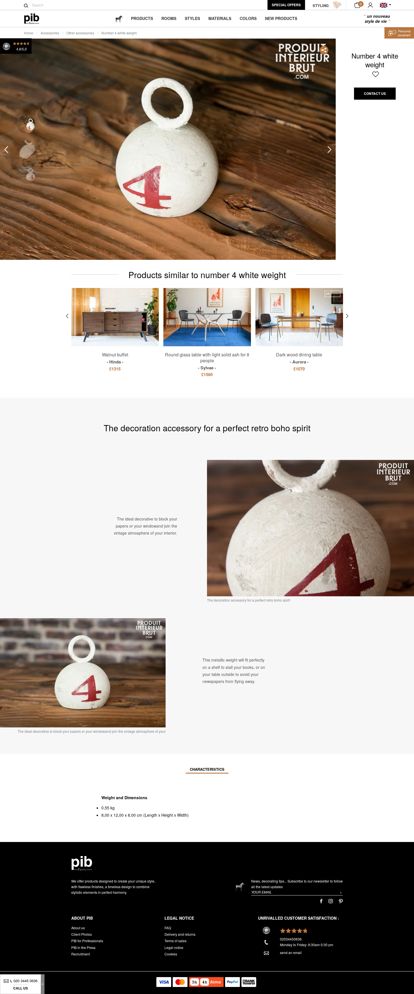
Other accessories (80, 32)
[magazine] (119, 18)
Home (28, 32)
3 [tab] (26, 175)
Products (142, 18)
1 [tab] (26, 124)
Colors (248, 18)
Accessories (50, 32)
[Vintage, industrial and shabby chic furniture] (36, 18)
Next (329, 149)
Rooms (168, 18)
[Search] (26, 6)
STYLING (321, 5)
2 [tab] (26, 149)
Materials (219, 18)
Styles (192, 18)
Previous (6, 149)
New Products (281, 18)
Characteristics (207, 769)
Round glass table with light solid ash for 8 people (207, 360)
